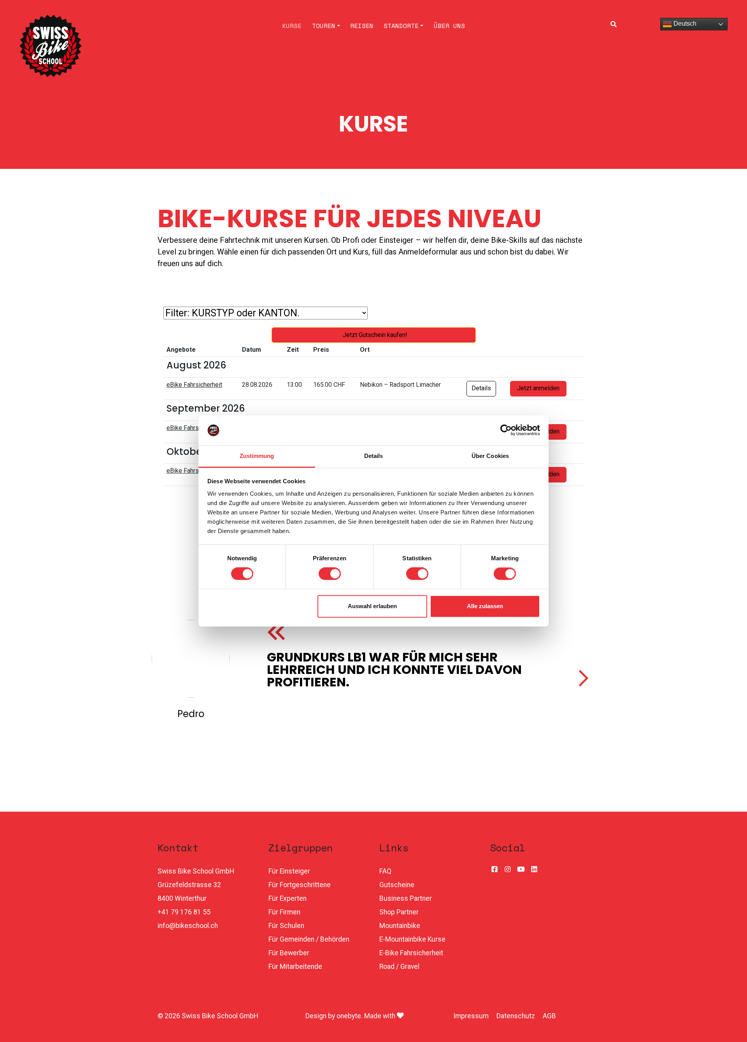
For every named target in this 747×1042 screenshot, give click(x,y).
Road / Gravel (399, 966)
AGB (549, 1016)
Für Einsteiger (289, 871)
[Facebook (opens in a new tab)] (494, 870)
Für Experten (287, 898)
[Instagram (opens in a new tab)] (507, 870)
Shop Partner (399, 912)
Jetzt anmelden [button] (538, 388)
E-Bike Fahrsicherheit (411, 953)
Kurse (292, 25)
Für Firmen (284, 912)
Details (481, 388)
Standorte (401, 25)
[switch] (330, 574)
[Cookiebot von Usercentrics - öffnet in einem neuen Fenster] (506, 430)
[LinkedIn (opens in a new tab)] (534, 870)
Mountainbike (399, 926)
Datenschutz (515, 1016)
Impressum (471, 1016)
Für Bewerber (288, 953)
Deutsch (684, 23)
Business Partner (405, 898)
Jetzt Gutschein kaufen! (375, 335)
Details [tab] (373, 456)
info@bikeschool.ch (188, 926)
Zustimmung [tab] (257, 456)
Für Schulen (286, 926)
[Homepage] (102, 46)
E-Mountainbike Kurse (412, 939)
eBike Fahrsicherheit (194, 384)
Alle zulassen (485, 606)
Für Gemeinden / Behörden (308, 939)
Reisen (362, 25)
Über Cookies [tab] (490, 456)
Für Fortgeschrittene (299, 885)
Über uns (449, 25)
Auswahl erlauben (372, 606)
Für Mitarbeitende (295, 966)
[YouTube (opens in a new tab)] (521, 870)
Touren (323, 25)
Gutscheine (396, 885)
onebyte (349, 1016)
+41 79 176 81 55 (184, 912)
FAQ (385, 871)
